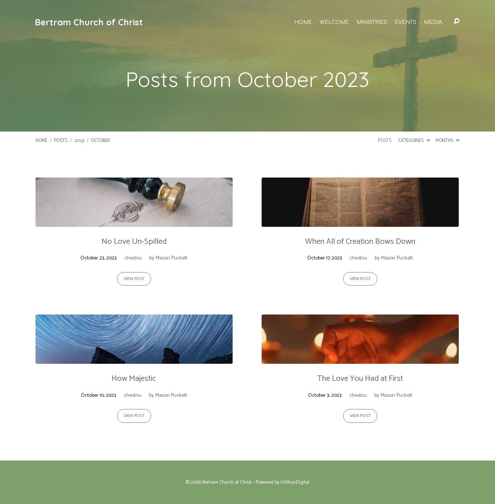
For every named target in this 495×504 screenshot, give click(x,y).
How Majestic (134, 378)
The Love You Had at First (360, 378)
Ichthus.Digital (294, 482)
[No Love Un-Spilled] (134, 221)
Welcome (334, 22)
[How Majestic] (134, 358)
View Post (134, 279)
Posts (60, 141)
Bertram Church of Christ (89, 22)
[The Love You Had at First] (360, 358)
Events (405, 22)
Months (445, 141)
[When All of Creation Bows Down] (360, 221)
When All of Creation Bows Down (360, 241)
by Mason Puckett (168, 258)
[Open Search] (456, 21)
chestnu (133, 258)
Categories (411, 141)
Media (433, 22)
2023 (79, 141)
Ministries (372, 22)
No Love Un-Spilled (134, 241)
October (100, 141)
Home (303, 22)
